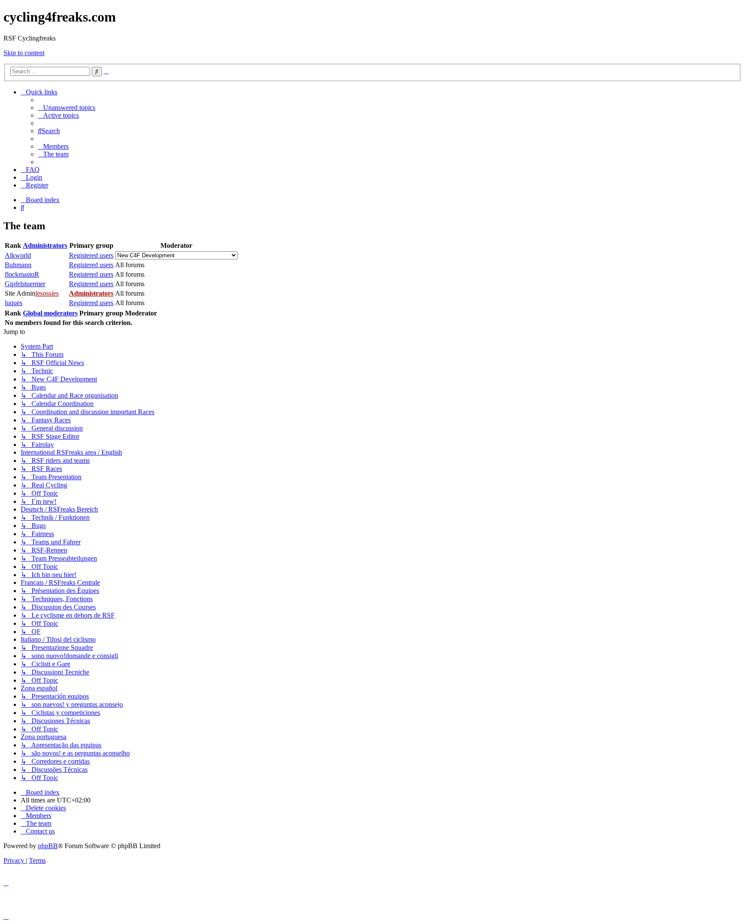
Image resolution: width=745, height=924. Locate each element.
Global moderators (50, 313)
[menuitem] (66, 107)
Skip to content (23, 52)
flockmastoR (22, 274)
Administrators (45, 245)
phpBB (48, 845)
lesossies (47, 293)
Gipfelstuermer (25, 283)
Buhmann (18, 264)
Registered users (91, 255)
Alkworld (18, 255)
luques (13, 302)
